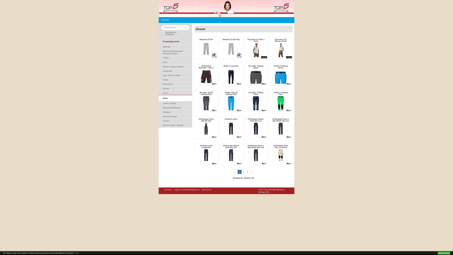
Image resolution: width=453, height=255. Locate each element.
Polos (165, 62)
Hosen (165, 93)
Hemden (166, 88)
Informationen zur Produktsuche (170, 33)
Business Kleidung (170, 116)
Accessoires (167, 71)
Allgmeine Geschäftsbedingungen (187, 189)
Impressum (168, 189)
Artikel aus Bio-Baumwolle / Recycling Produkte (173, 52)
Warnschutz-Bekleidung (171, 107)
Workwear (166, 112)
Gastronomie (168, 84)
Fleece (165, 80)
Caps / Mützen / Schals (171, 75)
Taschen (166, 121)
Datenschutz (206, 189)
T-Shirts (166, 58)
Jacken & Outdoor (169, 103)
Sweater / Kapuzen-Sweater (173, 66)
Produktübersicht (171, 41)
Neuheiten (167, 47)
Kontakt (166, 20)
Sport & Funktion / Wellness (173, 125)
